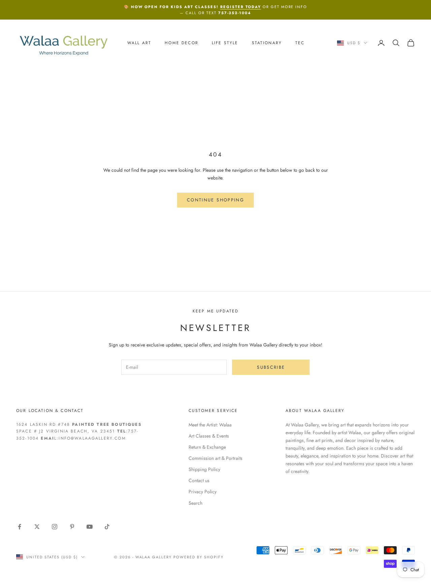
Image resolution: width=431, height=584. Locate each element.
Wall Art (139, 43)
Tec (299, 43)
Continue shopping (215, 200)
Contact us (199, 480)
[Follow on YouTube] (89, 526)
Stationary (267, 43)
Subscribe (271, 367)
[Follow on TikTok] (107, 526)
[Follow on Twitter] (37, 526)
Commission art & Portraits (215, 458)
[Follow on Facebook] (19, 526)
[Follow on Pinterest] (72, 526)
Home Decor (181, 43)
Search (195, 503)
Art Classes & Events (209, 436)
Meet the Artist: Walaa (210, 424)
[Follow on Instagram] (54, 526)
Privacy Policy (203, 491)
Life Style (225, 43)
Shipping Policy (204, 469)
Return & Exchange (207, 447)
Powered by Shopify (198, 557)
